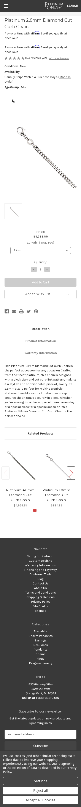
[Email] (14, 311)
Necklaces (40, 645)
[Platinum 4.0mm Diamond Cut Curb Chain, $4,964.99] (20, 465)
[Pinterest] (36, 311)
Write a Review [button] (59, 58)
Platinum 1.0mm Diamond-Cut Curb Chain (56, 495)
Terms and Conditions (40, 592)
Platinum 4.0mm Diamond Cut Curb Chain (20, 495)
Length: (40, 242)
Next (71, 473)
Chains (41, 654)
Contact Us (41, 583)
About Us (40, 588)
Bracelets (40, 631)
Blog (40, 579)
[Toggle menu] (6, 6)
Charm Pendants (41, 636)
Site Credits (41, 606)
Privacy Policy (40, 602)
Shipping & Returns (41, 597)
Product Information (40, 341)
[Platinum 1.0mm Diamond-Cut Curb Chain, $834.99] (56, 465)
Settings (40, 781)
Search (72, 6)
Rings (40, 659)
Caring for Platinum (40, 556)
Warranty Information (40, 353)
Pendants (41, 649)
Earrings (41, 640)
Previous (5, 473)
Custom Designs (40, 561)
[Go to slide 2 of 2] (41, 510)
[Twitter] (29, 311)
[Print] (21, 311)
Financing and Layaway (40, 570)
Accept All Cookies (40, 800)
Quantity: (40, 262)
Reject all (40, 790)
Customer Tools (41, 574)
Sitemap (40, 611)
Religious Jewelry (40, 663)
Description (40, 329)
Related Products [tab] (41, 433)
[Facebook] (7, 311)
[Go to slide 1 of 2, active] (35, 510)
